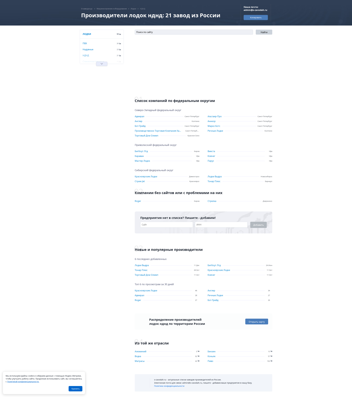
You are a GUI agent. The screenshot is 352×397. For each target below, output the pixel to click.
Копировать (256, 17)
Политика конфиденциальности (169, 386)
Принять (75, 388)
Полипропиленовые (94, 197)
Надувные (88, 49)
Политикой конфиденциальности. (23, 381)
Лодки (87, 34)
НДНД (86, 55)
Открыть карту (257, 321)
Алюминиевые (90, 191)
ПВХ (85, 43)
